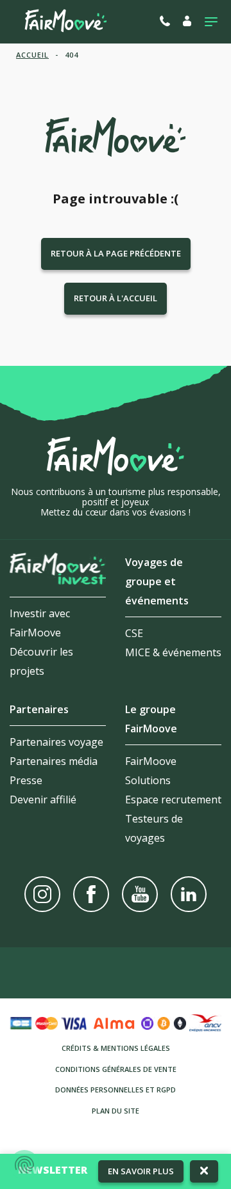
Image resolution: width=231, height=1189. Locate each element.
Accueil (32, 54)
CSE (134, 633)
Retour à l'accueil (115, 298)
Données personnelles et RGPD (115, 1089)
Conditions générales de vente (115, 1069)
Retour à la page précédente (116, 253)
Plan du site (115, 1110)
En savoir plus (141, 1171)
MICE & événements (173, 652)
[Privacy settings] (24, 1164)
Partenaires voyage (56, 742)
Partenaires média (54, 761)
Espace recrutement (173, 799)
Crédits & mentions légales (116, 1048)
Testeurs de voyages (154, 828)
